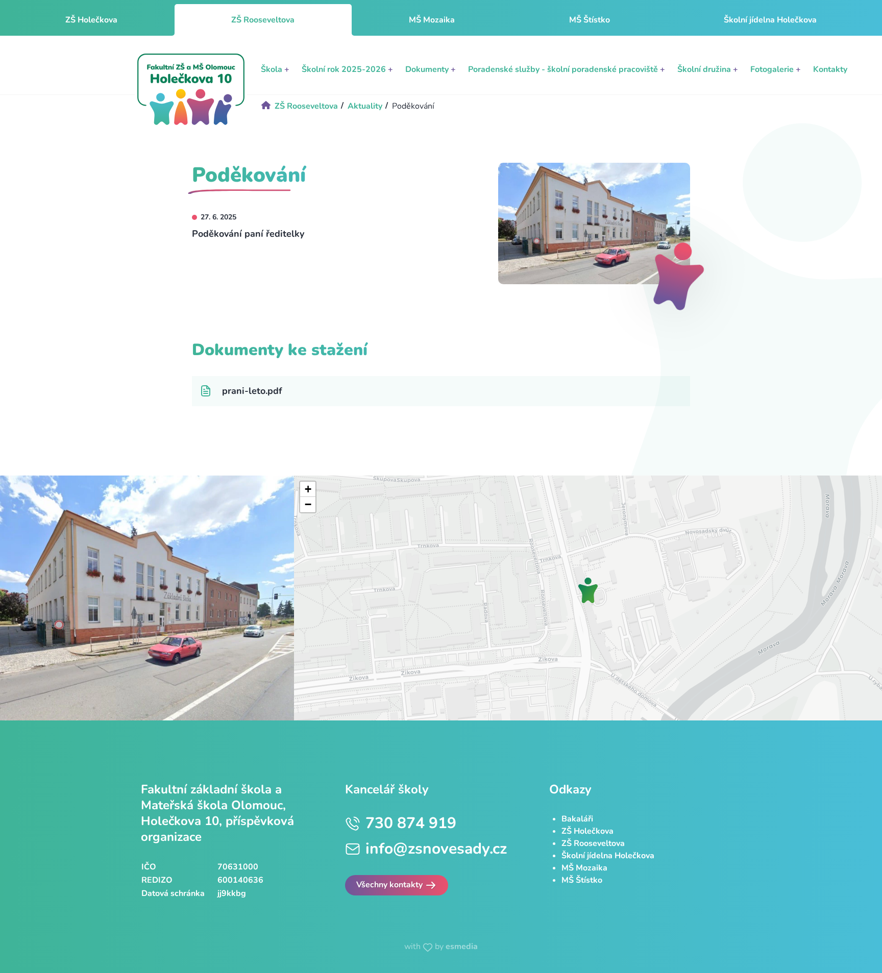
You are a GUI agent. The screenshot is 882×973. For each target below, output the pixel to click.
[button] (588, 590)
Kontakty (830, 69)
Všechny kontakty (390, 884)
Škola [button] (275, 69)
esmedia (462, 946)
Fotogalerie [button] (775, 69)
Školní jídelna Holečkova (770, 20)
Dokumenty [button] (430, 69)
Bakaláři (577, 819)
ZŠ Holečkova (91, 20)
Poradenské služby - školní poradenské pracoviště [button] (566, 69)
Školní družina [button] (707, 69)
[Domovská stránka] (191, 89)
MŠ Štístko (589, 20)
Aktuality (365, 106)
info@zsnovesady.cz (436, 848)
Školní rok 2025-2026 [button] (347, 69)
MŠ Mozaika (432, 20)
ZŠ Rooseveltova (593, 843)
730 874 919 (410, 823)
